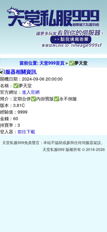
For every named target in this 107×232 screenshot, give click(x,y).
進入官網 (31, 92)
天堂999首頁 (52, 63)
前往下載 (26, 131)
